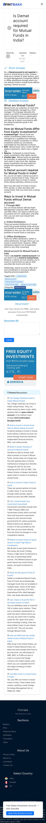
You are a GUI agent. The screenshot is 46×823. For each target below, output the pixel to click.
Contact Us (7, 765)
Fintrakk (23, 710)
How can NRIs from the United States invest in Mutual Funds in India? (21, 638)
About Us (7, 758)
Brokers (6, 724)
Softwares (7, 735)
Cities (5, 742)
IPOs (5, 728)
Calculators (7, 739)
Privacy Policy (9, 754)
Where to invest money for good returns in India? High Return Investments (21, 542)
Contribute (7, 762)
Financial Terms (9, 731)
